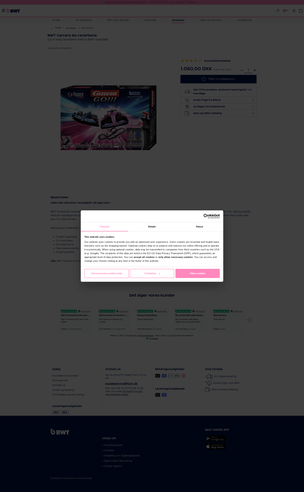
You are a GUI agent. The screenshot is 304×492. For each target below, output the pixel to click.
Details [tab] (152, 226)
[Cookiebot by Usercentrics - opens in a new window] (206, 216)
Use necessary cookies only (106, 273)
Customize (150, 273)
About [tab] (199, 226)
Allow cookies (197, 273)
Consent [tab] (104, 226)
